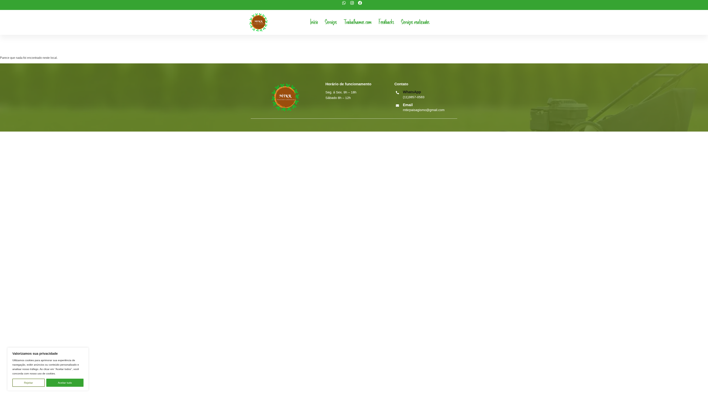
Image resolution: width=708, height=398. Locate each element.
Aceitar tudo (65, 382)
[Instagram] (354, 5)
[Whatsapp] (346, 5)
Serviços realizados (415, 22)
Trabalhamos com (358, 22)
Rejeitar (28, 382)
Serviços (331, 22)
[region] (47, 369)
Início (314, 22)
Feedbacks (386, 22)
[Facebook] (362, 5)
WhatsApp (412, 92)
